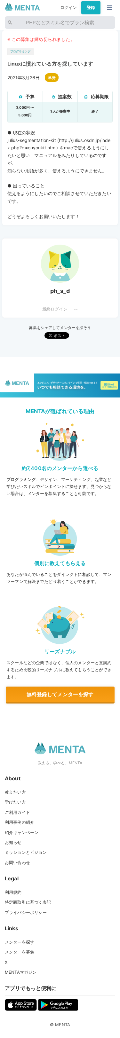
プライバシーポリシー (26, 912)
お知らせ (13, 842)
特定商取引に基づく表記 (28, 902)
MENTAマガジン (20, 972)
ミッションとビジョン (26, 852)
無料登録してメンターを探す (60, 694)
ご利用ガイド (17, 812)
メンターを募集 (19, 952)
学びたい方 (15, 802)
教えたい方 (15, 792)
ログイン (68, 7)
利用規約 (13, 892)
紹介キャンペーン (21, 832)
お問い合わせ (17, 862)
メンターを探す (19, 942)
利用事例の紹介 (19, 822)
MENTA (62, 1024)
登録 (91, 7)
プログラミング (20, 51)
